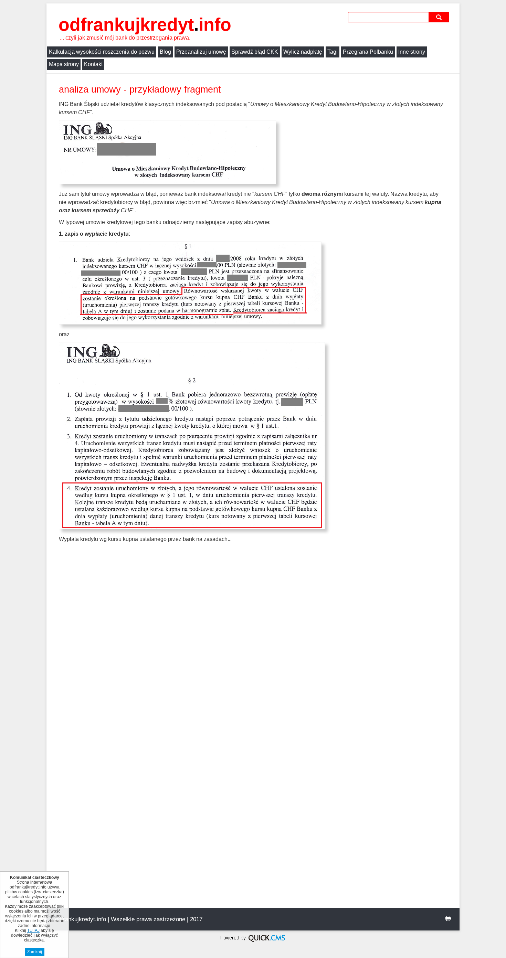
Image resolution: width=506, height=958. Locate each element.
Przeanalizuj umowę (201, 52)
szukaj (440, 17)
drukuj (448, 918)
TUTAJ (33, 930)
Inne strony (411, 52)
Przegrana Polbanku (368, 52)
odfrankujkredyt (145, 24)
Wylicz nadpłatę (302, 52)
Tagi (332, 52)
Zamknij (34, 951)
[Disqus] (253, 643)
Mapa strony (64, 64)
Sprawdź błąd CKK (254, 52)
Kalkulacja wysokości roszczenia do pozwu (102, 52)
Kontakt (93, 64)
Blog (165, 52)
